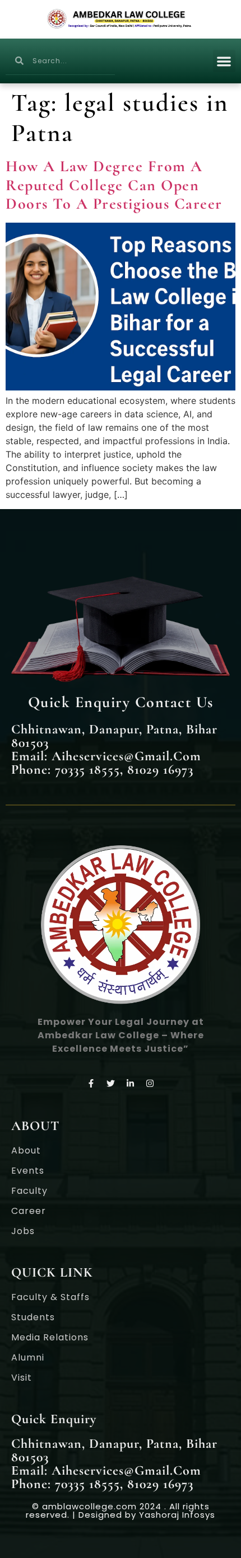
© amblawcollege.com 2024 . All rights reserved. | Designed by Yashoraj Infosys (120, 1510)
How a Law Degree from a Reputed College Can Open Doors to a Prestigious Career (114, 185)
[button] (224, 61)
